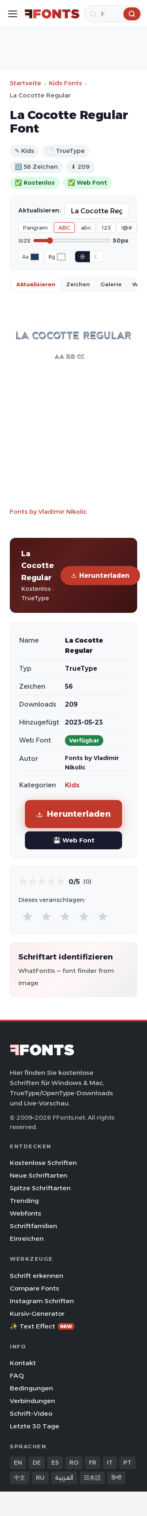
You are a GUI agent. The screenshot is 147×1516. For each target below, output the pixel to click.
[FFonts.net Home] (52, 14)
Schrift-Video (31, 1413)
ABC (64, 227)
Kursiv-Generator (37, 1313)
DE (37, 1462)
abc (86, 227)
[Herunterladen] (131, 13)
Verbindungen (32, 1401)
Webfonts (25, 1213)
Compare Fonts (34, 1288)
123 (106, 227)
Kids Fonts (65, 83)
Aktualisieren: (39, 210)
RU (40, 1477)
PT (127, 1462)
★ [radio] (27, 917)
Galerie (111, 284)
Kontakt (23, 1363)
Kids (72, 785)
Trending (24, 1200)
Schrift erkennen (36, 1276)
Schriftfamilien (33, 1226)
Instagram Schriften (42, 1301)
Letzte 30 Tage (34, 1426)
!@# (126, 227)
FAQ (17, 1375)
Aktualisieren (35, 284)
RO (73, 1462)
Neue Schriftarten (38, 1175)
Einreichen (27, 1238)
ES (55, 1462)
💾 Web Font (73, 840)
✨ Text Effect (41, 1326)
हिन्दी (116, 1477)
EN (18, 1462)
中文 (19, 1477)
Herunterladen (104, 575)
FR (92, 1462)
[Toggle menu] (12, 13)
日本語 (92, 1477)
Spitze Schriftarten (40, 1188)
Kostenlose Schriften (43, 1163)
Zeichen (78, 284)
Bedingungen (31, 1388)
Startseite (25, 83)
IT (110, 1462)
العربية (64, 1477)
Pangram (35, 227)
